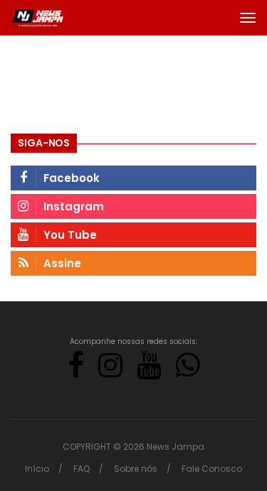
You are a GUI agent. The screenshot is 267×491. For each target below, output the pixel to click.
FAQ (81, 469)
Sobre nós (135, 469)
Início (37, 469)
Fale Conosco (212, 469)
